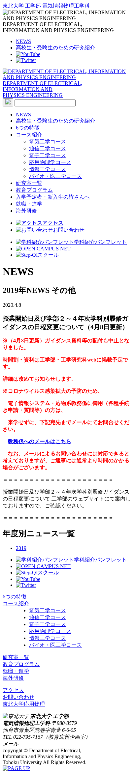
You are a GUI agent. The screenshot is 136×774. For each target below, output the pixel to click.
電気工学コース (47, 141)
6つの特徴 (28, 127)
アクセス (52, 223)
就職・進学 (29, 204)
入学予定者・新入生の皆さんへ (53, 197)
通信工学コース (47, 148)
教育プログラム (34, 190)
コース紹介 (29, 134)
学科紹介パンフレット (100, 242)
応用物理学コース (50, 162)
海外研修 (26, 211)
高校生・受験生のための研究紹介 (55, 47)
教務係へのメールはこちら (39, 441)
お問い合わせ (69, 230)
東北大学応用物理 (24, 704)
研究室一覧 (29, 183)
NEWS (23, 41)
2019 (21, 548)
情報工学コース (47, 169)
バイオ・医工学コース (55, 176)
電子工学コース (47, 155)
